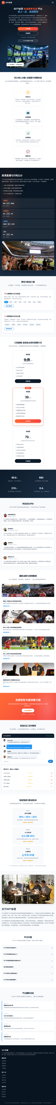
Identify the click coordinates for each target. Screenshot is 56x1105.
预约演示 (4, 1091)
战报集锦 (4, 1065)
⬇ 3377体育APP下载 (28, 40)
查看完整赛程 (9, 306)
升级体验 (28, 461)
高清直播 (4, 1061)
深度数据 (4, 1063)
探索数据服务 (9, 328)
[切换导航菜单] (52, 2)
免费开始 (28, 381)
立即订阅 (28, 421)
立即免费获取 (28, 710)
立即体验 (28, 28)
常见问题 (4, 1080)
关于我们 (4, 1082)
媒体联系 (4, 1096)
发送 (51, 761)
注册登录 (4, 1075)
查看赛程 (28, 33)
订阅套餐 (4, 1068)
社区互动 (4, 1077)
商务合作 (4, 1094)
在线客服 (4, 1089)
